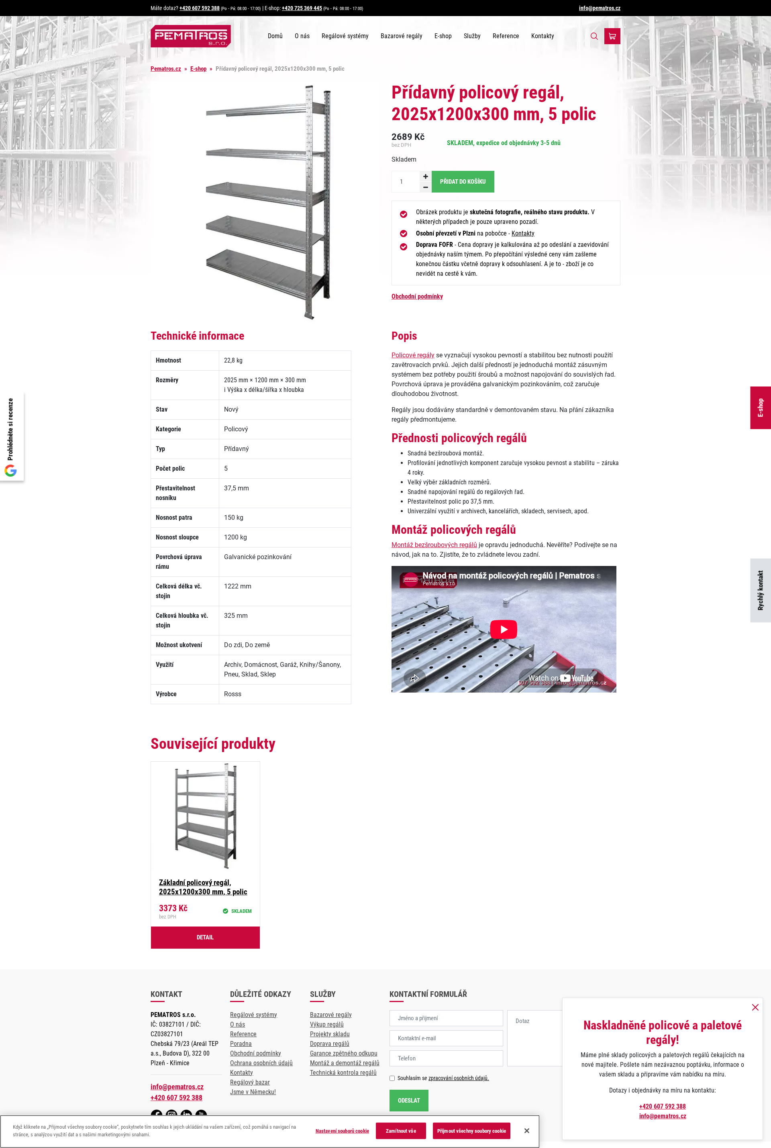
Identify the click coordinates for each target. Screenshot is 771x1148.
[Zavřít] (527, 1131)
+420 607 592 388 (199, 8)
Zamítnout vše (401, 1131)
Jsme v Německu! (253, 1092)
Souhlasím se (443, 1078)
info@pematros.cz (599, 8)
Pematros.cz (166, 68)
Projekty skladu (330, 1034)
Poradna (241, 1044)
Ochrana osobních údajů (261, 1063)
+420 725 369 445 (302, 8)
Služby (472, 36)
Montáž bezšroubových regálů (434, 545)
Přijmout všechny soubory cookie (471, 1131)
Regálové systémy (345, 36)
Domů (275, 36)
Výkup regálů (327, 1024)
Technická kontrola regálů (343, 1072)
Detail (205, 937)
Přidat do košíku (463, 181)
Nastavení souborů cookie (342, 1131)
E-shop (443, 36)
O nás (302, 36)
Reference (506, 36)
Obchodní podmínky (417, 296)
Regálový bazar (250, 1082)
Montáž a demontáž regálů (344, 1063)
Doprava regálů (329, 1044)
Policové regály (413, 355)
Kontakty (542, 36)
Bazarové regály (401, 36)
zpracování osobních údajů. (458, 1078)
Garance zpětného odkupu (343, 1053)
